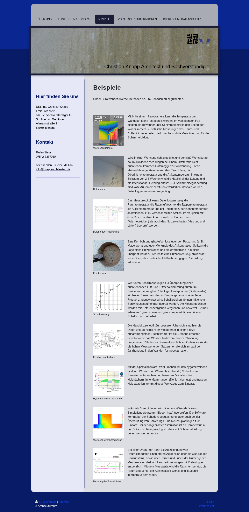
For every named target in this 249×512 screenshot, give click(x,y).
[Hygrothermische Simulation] (108, 381)
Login (210, 501)
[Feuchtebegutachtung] (108, 339)
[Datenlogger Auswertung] (108, 214)
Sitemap (64, 501)
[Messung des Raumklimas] (108, 463)
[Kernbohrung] (108, 255)
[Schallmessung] (108, 297)
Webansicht (206, 506)
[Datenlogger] (108, 171)
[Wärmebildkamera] (108, 130)
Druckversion (48, 501)
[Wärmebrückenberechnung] (108, 422)
